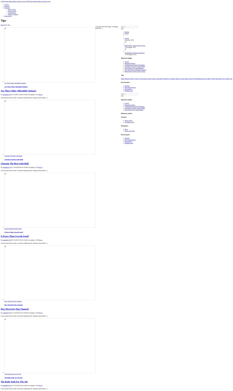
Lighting (165, 79)
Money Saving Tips (190, 79)
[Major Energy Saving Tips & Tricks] (128, 44)
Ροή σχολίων (128, 89)
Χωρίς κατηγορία (130, 131)
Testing (227, 79)
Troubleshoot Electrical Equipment (135, 53)
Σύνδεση (127, 86)
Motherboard (200, 79)
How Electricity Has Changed (13, 301)
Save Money (207, 79)
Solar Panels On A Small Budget (134, 68)
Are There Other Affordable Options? (15, 83)
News (40, 94)
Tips (231, 79)
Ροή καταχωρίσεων (130, 87)
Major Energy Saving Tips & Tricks (135, 45)
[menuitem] (6, 4)
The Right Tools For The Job (12, 374)
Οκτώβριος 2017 (129, 122)
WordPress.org (129, 91)
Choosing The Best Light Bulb (13, 156)
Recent (127, 33)
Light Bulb (159, 79)
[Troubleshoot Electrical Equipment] (128, 51)
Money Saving (180, 79)
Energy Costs (139, 79)
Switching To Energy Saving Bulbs (135, 66)
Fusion (154, 79)
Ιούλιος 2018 (128, 120)
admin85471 (6, 94)
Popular (127, 32)
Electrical (127, 79)
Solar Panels (218, 79)
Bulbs (122, 79)
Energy (132, 79)
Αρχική (127, 38)
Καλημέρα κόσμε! (130, 63)
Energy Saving (147, 79)
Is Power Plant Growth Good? (13, 228)
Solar (213, 79)
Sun (224, 79)
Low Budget (171, 79)
